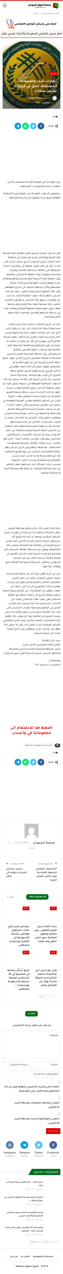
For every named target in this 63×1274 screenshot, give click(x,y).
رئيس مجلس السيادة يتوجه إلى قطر (16, 873)
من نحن (14, 1257)
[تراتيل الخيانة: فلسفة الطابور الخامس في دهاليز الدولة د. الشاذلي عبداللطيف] (52, 1201)
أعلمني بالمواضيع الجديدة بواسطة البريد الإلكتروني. (36, 1121)
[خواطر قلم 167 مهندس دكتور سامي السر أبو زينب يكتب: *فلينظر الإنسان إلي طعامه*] (52, 1231)
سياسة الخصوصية (43, 1257)
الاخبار (53, 74)
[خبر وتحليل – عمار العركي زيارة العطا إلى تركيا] (52, 1186)
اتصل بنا (25, 1257)
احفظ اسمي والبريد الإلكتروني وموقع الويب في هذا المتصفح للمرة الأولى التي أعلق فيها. (31, 1089)
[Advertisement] (31, 154)
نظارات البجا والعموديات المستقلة (38, 745)
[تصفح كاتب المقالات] (31, 831)
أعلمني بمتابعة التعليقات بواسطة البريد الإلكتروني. (36, 1105)
